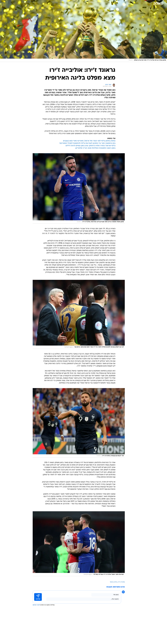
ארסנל (112, 582)
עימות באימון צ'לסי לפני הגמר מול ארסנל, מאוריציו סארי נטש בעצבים (89, 141)
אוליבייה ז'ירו (121, 582)
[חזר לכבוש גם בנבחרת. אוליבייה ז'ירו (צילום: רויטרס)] (79, 422)
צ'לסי (115, 582)
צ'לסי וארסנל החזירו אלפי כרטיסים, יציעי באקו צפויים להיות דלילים (90, 146)
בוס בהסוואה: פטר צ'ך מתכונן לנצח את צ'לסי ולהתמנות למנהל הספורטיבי (87, 143)
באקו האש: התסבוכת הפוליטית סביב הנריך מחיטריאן (95, 148)
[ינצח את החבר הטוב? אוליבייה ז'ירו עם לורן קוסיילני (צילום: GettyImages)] (79, 543)
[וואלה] (158, 3)
